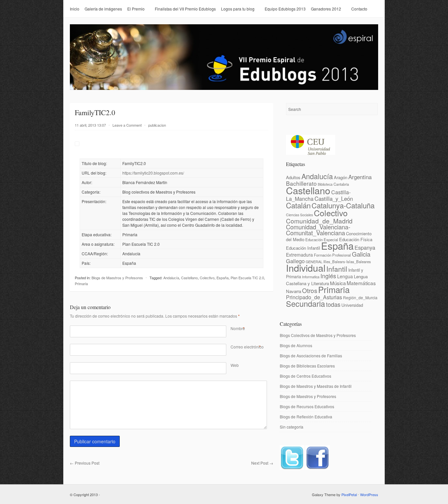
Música (338, 282)
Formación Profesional (332, 255)
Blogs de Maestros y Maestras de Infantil (316, 386)
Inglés (328, 276)
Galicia (361, 253)
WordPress (369, 494)
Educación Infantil (303, 248)
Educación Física (355, 239)
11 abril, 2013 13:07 (90, 125)
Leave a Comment (127, 125)
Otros (309, 290)
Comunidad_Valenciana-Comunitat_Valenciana (318, 229)
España (222, 277)
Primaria (81, 283)
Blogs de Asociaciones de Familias (311, 355)
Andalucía (171, 277)
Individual (305, 267)
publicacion (157, 125)
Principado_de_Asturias (314, 297)
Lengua (345, 276)
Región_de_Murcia (360, 297)
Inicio (74, 8)
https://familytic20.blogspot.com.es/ (153, 173)
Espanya (365, 247)
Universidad (352, 305)
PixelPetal (349, 494)
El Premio (136, 8)
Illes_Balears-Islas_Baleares (347, 261)
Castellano (189, 277)
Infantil (336, 269)
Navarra (293, 291)
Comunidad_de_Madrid (319, 220)
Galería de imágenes (103, 8)
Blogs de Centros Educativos (305, 376)
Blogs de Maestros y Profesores (117, 277)
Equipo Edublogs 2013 (285, 8)
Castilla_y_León (334, 198)
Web (235, 365)
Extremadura (299, 254)
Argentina (360, 177)
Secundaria (305, 303)
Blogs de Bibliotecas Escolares (307, 365)
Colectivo (207, 277)
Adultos (293, 177)
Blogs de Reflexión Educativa (306, 416)
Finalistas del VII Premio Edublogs (185, 8)
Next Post (262, 463)
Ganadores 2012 (326, 8)
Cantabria (341, 184)
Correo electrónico (247, 346)
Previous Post (84, 463)
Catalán (298, 205)
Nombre (238, 328)
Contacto (359, 8)
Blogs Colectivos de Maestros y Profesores (318, 335)
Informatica (310, 276)
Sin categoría (291, 427)
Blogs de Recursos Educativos (307, 406)
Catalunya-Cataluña (343, 205)
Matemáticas (361, 282)
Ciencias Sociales (299, 214)
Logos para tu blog (238, 8)
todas (333, 304)
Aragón (340, 177)
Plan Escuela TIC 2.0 (247, 277)
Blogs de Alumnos (296, 345)
